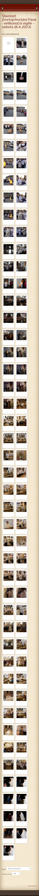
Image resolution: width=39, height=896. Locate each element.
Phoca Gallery (32, 886)
